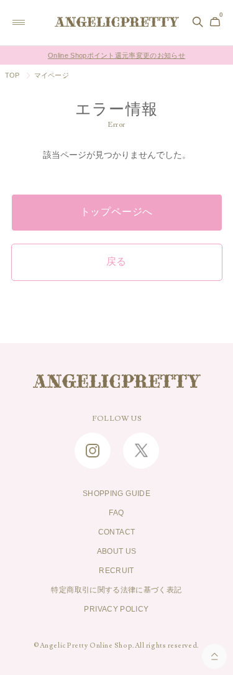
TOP (12, 75)
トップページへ (116, 212)
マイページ (51, 75)
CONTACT (116, 532)
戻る (116, 261)
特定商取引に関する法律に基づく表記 (116, 589)
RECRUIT (116, 570)
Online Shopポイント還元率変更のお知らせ (116, 55)
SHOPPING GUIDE (116, 493)
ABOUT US (117, 551)
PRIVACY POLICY (116, 609)
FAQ (116, 512)
